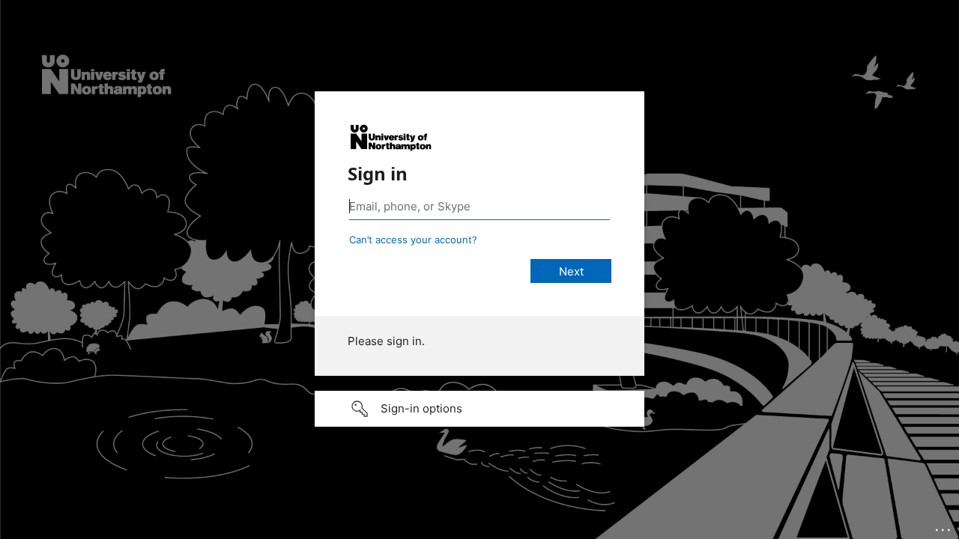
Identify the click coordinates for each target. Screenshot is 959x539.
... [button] (944, 526)
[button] (479, 409)
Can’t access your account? (413, 240)
